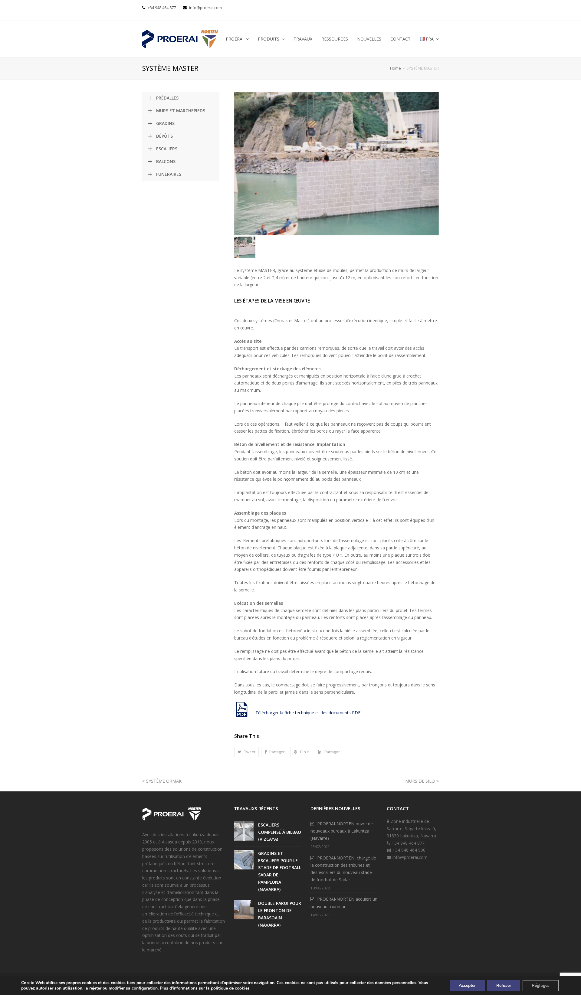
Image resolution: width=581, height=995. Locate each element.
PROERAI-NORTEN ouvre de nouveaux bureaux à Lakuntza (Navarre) (341, 831)
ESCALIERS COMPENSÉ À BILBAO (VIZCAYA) (279, 832)
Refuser (503, 985)
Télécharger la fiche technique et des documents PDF (307, 712)
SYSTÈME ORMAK (164, 781)
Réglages (541, 985)
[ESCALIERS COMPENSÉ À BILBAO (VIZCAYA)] (244, 831)
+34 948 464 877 (162, 7)
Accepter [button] (467, 985)
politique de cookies (230, 988)
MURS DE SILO (420, 781)
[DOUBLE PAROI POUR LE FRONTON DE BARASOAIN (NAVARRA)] (244, 909)
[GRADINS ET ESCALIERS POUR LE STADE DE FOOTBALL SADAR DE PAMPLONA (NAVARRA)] (244, 859)
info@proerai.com (205, 7)
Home (395, 68)
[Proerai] (171, 821)
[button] (246, 752)
